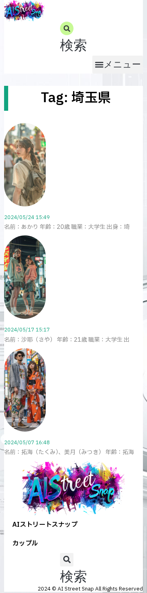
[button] (73, 39)
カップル (25, 543)
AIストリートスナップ (45, 525)
